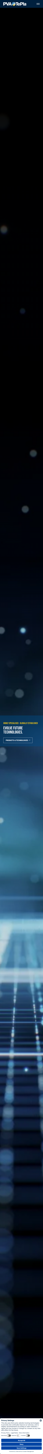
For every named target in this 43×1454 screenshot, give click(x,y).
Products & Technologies (17, 740)
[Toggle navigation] (38, 4)
